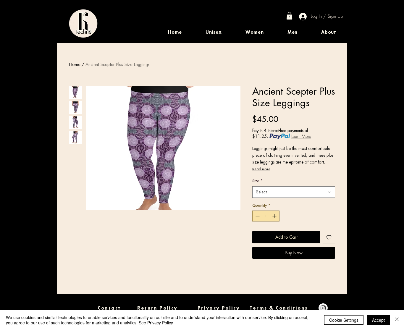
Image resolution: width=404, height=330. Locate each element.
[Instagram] (323, 308)
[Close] (396, 320)
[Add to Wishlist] (329, 237)
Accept (378, 320)
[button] (213, 32)
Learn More (301, 136)
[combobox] (293, 192)
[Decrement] (257, 216)
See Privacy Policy (156, 323)
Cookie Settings (343, 320)
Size (257, 180)
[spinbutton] (266, 216)
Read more (261, 169)
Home (74, 64)
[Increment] (275, 216)
